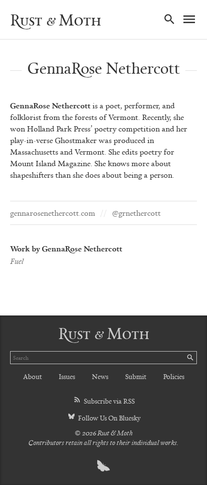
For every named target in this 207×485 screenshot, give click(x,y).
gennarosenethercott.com (52, 213)
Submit (135, 376)
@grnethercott (136, 213)
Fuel (17, 261)
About (32, 376)
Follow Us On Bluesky (109, 417)
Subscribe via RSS (108, 401)
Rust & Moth (55, 19)
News (100, 376)
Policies (173, 376)
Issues (67, 376)
